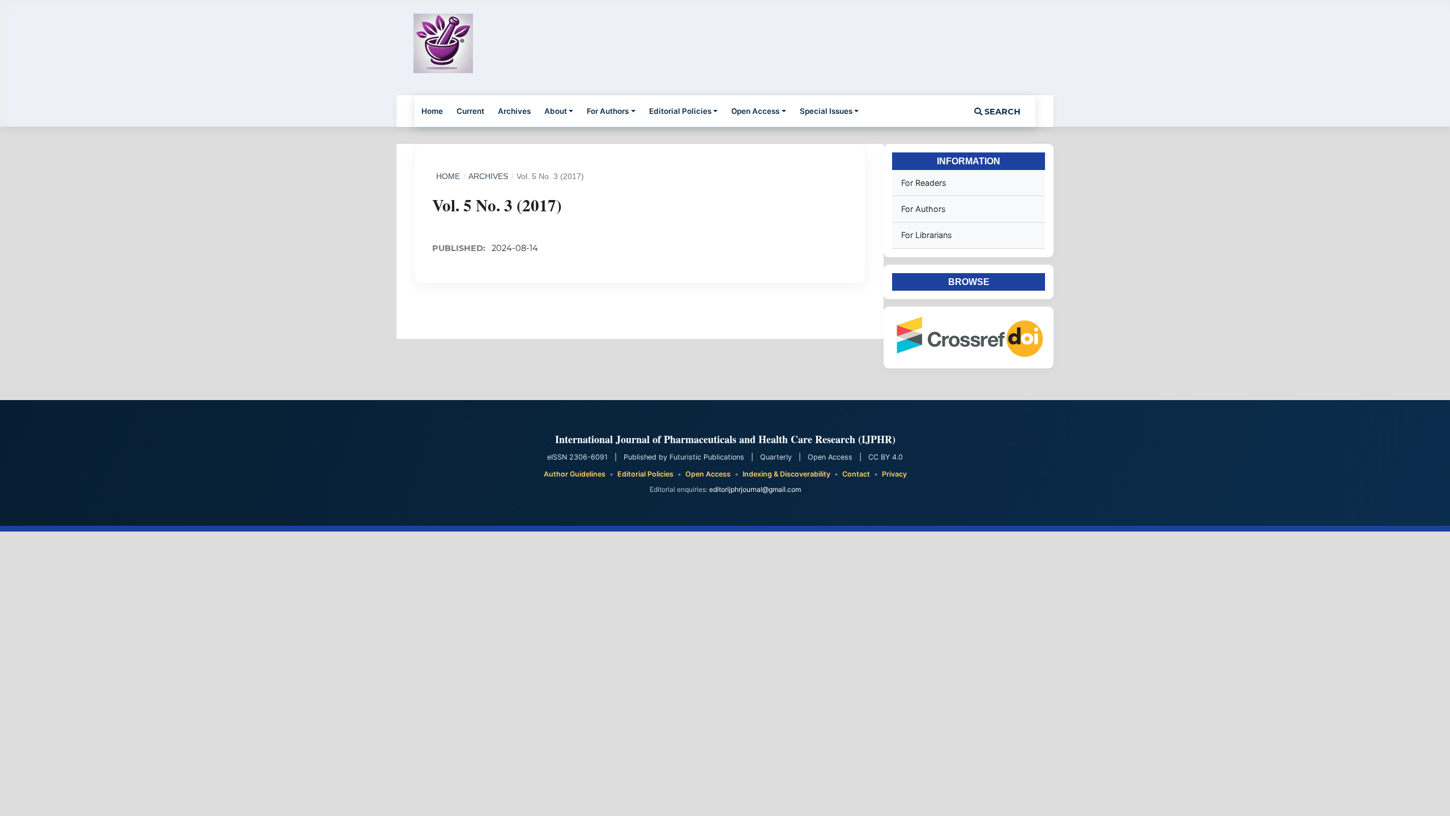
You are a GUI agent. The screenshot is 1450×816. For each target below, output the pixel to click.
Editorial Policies (680, 111)
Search (1001, 112)
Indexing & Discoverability (786, 474)
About (555, 111)
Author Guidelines (574, 474)
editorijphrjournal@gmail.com (755, 489)
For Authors (608, 111)
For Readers (923, 183)
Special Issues (826, 111)
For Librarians (926, 235)
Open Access (755, 111)
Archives (514, 111)
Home (432, 111)
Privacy (894, 474)
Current (470, 111)
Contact (856, 474)
